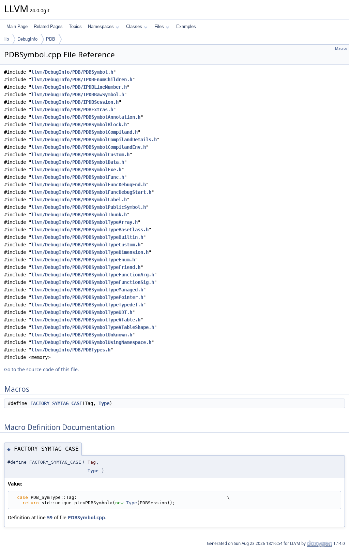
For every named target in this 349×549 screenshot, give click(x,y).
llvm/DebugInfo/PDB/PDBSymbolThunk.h (79, 214)
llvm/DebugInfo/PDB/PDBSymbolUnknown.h (81, 334)
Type (103, 403)
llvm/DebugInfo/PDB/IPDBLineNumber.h (79, 87)
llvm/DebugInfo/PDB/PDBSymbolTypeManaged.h (87, 289)
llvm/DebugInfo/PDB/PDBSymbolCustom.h (80, 154)
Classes (134, 26)
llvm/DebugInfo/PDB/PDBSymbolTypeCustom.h (85, 244)
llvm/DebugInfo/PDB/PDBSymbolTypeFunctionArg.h (92, 274)
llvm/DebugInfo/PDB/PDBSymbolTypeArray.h (84, 222)
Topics (75, 26)
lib (6, 39)
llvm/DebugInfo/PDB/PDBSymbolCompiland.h (84, 132)
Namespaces (101, 26)
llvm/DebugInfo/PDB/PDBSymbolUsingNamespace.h (91, 342)
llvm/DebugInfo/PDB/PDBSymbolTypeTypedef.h (87, 304)
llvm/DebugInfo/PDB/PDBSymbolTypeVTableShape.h (92, 327)
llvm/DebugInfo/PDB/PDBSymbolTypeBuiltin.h (87, 237)
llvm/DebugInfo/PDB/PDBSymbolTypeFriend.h (85, 267)
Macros (341, 48)
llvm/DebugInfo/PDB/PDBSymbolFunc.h (77, 177)
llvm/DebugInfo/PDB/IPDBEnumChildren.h (81, 79)
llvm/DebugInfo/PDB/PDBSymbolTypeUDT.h (81, 312)
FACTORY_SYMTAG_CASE (56, 403)
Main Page (17, 26)
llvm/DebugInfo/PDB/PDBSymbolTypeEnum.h (83, 259)
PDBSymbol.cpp (86, 517)
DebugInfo (27, 39)
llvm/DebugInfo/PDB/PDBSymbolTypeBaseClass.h (90, 229)
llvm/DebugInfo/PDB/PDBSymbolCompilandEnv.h (88, 147)
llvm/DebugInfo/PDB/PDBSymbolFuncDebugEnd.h (88, 184)
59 (49, 517)
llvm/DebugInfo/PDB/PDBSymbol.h (72, 72)
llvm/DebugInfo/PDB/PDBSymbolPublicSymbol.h (88, 207)
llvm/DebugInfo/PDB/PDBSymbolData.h (77, 162)
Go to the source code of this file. (41, 369)
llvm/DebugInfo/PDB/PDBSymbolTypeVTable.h (85, 319)
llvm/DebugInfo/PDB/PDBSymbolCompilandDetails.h (94, 139)
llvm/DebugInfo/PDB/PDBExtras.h (72, 109)
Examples (186, 26)
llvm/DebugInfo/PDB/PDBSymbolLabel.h (79, 199)
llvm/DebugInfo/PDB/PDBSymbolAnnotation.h (85, 117)
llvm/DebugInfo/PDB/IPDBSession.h (75, 102)
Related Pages (48, 26)
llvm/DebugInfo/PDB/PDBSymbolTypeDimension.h (90, 252)
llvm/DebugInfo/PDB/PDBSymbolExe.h (76, 169)
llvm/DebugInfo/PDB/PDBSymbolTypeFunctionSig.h (92, 282)
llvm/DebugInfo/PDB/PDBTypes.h (70, 349)
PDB (50, 39)
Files (159, 26)
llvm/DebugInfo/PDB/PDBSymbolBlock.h (79, 124)
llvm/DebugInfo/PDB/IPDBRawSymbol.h (77, 94)
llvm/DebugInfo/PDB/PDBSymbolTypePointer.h (87, 297)
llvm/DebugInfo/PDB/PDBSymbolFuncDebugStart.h (91, 192)
